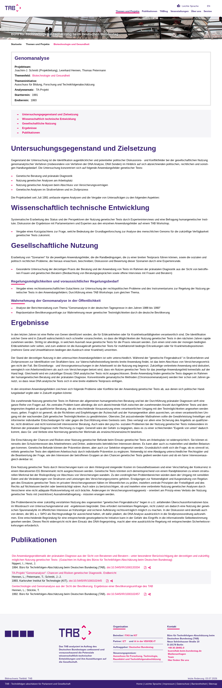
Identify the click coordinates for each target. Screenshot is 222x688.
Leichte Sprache (190, 6)
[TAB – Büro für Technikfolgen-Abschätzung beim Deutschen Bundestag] (13, 8)
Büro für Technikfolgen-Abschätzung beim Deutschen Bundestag (64, 34)
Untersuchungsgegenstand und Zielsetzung (50, 114)
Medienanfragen (177, 654)
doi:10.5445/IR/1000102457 (123, 594)
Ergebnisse (29, 128)
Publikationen (149, 11)
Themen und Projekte (127, 11)
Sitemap (213, 684)
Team (171, 657)
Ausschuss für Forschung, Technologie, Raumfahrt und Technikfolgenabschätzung (137, 657)
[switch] (216, 6)
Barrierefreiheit (199, 684)
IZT (124, 641)
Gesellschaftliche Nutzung (39, 123)
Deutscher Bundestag (141, 647)
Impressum (169, 684)
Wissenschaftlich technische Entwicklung (49, 119)
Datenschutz (183, 684)
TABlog (164, 11)
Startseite (16, 44)
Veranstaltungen (179, 11)
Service (208, 11)
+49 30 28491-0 (176, 648)
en (208, 6)
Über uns (196, 11)
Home (139, 684)
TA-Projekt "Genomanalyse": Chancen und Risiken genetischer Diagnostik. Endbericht (64, 572)
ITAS (127, 635)
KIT (135, 635)
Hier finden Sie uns (178, 660)
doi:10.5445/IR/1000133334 (123, 567)
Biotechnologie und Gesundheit (71, 44)
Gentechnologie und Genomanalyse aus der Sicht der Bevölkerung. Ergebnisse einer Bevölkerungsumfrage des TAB (82, 586)
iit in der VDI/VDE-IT (145, 641)
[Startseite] (216, 11)
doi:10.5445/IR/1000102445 (85, 580)
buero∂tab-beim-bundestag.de (185, 651)
